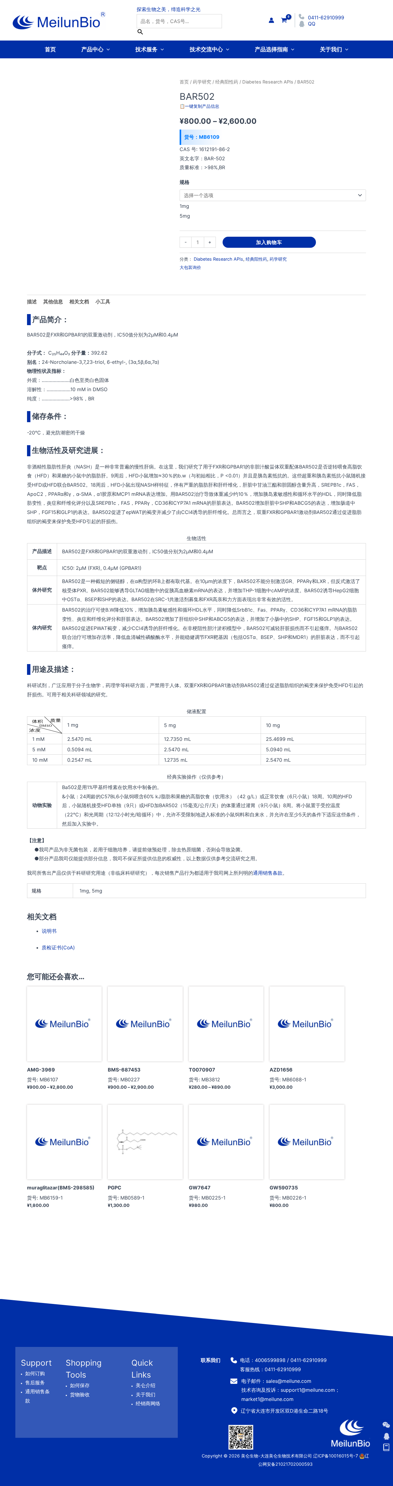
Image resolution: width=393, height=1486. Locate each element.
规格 (184, 182)
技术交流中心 (206, 49)
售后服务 (35, 1382)
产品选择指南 (271, 49)
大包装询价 (190, 267)
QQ (311, 24)
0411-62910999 (326, 17)
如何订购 (35, 1373)
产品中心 (92, 49)
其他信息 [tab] (53, 301)
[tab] (102, 302)
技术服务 (146, 49)
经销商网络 (148, 1404)
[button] (106, 49)
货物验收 (80, 1394)
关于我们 (331, 49)
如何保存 (80, 1385)
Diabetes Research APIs (267, 82)
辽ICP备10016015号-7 (335, 1455)
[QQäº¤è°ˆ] (386, 1436)
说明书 (49, 931)
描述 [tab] (32, 301)
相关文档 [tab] (79, 301)
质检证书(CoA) (58, 947)
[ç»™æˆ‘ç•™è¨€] (386, 1447)
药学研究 (202, 82)
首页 (50, 49)
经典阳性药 (226, 82)
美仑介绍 (145, 1385)
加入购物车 (269, 242)
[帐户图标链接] (271, 20)
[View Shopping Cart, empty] (284, 20)
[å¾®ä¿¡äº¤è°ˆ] (386, 1425)
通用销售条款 (267, 873)
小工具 (102, 301)
